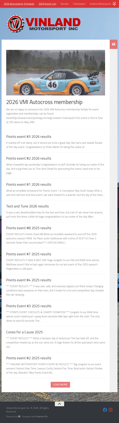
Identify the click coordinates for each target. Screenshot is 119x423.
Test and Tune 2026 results (27, 206)
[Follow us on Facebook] (105, 410)
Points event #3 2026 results (28, 136)
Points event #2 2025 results (28, 358)
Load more (60, 384)
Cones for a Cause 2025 (24, 332)
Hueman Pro (42, 416)
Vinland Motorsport (100, 4)
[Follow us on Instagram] (110, 410)
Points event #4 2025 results (28, 280)
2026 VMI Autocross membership (44, 102)
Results (65, 4)
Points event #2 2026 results (28, 158)
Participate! (79, 4)
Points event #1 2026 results (28, 184)
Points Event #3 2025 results (28, 306)
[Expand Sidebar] (113, 44)
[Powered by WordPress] (19, 416)
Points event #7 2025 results (28, 254)
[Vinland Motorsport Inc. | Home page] (43, 23)
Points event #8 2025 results (28, 228)
